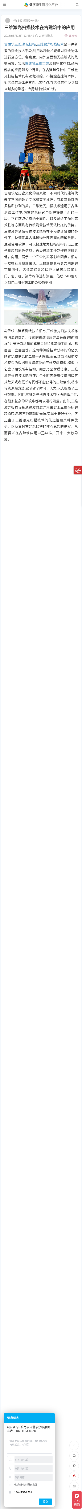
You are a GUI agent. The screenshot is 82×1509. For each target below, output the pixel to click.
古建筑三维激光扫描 (20, 44)
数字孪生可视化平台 (43, 4)
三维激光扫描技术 (50, 44)
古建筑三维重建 (37, 63)
